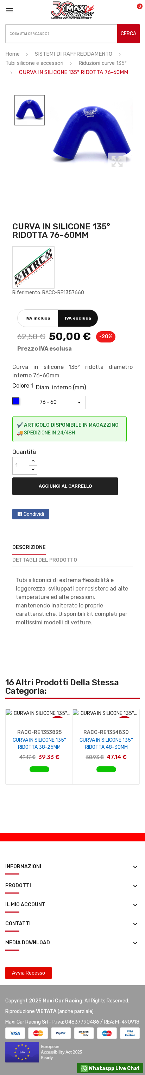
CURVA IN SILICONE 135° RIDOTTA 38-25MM (39, 743)
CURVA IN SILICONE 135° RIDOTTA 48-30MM (106, 743)
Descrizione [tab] (29, 547)
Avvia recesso (28, 973)
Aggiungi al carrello (65, 486)
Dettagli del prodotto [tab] (44, 560)
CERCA (128, 34)
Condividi (34, 514)
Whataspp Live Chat (114, 1068)
